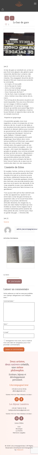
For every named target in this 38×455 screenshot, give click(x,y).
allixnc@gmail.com (19, 391)
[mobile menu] (35, 3)
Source (6, 222)
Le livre (6, 275)
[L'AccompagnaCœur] (19, 3)
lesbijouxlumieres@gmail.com (19, 410)
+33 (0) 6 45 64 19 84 (19, 389)
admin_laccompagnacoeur (27, 229)
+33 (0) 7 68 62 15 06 (19, 408)
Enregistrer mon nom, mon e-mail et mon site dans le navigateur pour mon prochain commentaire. (17, 342)
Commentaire (8, 301)
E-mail (6, 332)
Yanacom (20, 450)
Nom (5, 324)
